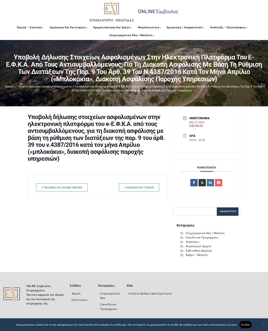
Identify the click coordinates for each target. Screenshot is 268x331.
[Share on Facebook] (194, 182)
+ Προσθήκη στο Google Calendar (61, 187)
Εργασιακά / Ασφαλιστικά (185, 27)
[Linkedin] (210, 182)
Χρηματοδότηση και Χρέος (112, 27)
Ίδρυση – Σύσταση (30, 27)
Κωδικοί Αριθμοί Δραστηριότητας (150, 293)
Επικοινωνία (79, 300)
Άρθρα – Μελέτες (197, 255)
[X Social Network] (202, 182)
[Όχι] (263, 326)
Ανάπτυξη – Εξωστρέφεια (228, 27)
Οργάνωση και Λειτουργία (68, 27)
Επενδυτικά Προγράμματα (202, 237)
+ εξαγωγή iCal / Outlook (139, 187)
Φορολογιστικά (149, 27)
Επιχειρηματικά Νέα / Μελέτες (132, 35)
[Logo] (14, 295)
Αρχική (9, 86)
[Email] (218, 182)
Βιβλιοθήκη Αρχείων (199, 250)
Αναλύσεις (192, 242)
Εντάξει (245, 324)
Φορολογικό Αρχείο (198, 246)
